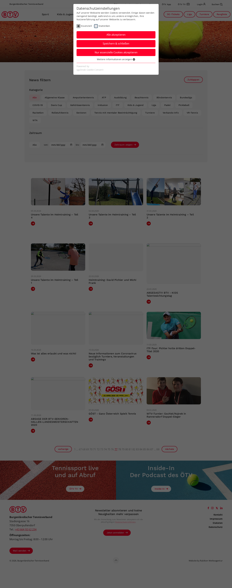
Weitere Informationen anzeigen (115, 59)
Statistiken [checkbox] (104, 25)
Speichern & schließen (116, 43)
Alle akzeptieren (116, 34)
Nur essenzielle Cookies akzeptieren (116, 52)
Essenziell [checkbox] (86, 25)
